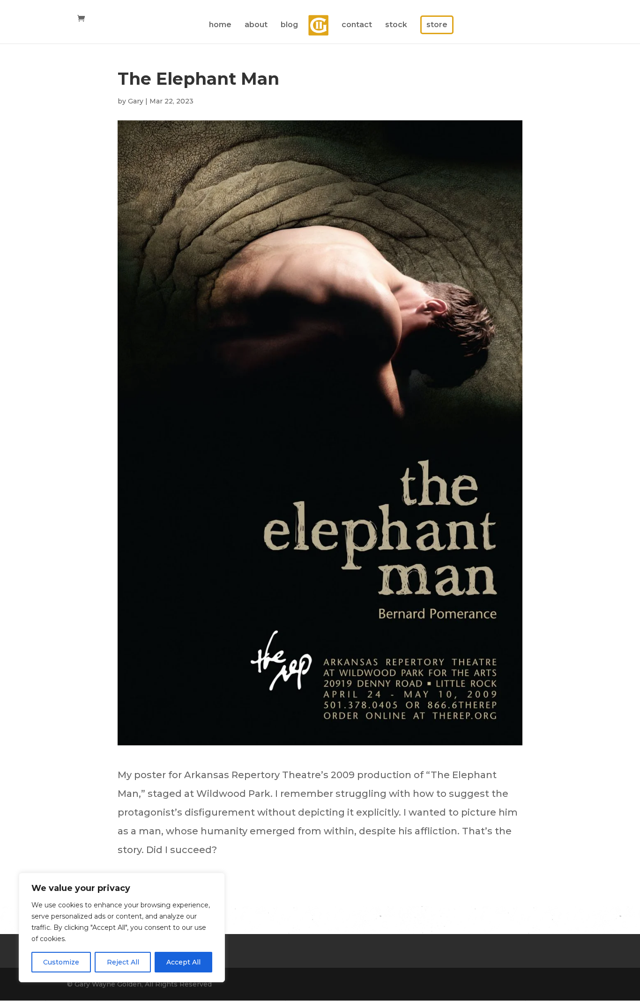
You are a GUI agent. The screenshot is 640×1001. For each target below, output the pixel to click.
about (256, 25)
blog (289, 25)
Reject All (123, 962)
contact (357, 25)
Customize (61, 962)
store (436, 24)
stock (396, 25)
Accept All (183, 962)
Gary (135, 101)
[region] (122, 927)
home (220, 25)
